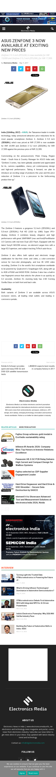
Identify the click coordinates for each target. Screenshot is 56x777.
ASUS (25, 132)
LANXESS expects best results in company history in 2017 (42, 367)
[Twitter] (35, 760)
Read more (33, 773)
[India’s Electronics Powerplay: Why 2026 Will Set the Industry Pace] (7, 616)
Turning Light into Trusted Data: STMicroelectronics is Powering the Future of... (34, 577)
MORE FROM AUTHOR (27, 427)
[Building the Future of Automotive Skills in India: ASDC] (7, 629)
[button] (52, 28)
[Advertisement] (28, 320)
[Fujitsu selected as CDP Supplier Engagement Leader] (7, 474)
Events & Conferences (6, 502)
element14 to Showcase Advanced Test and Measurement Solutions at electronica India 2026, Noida (33, 499)
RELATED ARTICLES (8, 427)
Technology (6, 478)
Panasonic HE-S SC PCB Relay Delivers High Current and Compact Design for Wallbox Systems (35, 462)
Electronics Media (10, 63)
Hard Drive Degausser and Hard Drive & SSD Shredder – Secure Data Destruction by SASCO (35, 487)
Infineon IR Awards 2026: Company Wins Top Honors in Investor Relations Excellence (35, 449)
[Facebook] (21, 760)
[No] (52, 769)
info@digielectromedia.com (33, 743)
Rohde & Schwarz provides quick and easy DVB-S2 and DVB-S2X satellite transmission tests (14, 370)
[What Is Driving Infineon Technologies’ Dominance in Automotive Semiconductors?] (7, 591)
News (4, 440)
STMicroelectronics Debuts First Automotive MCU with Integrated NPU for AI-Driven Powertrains (35, 603)
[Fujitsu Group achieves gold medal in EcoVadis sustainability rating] (7, 437)
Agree (22, 773)
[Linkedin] (28, 760)
